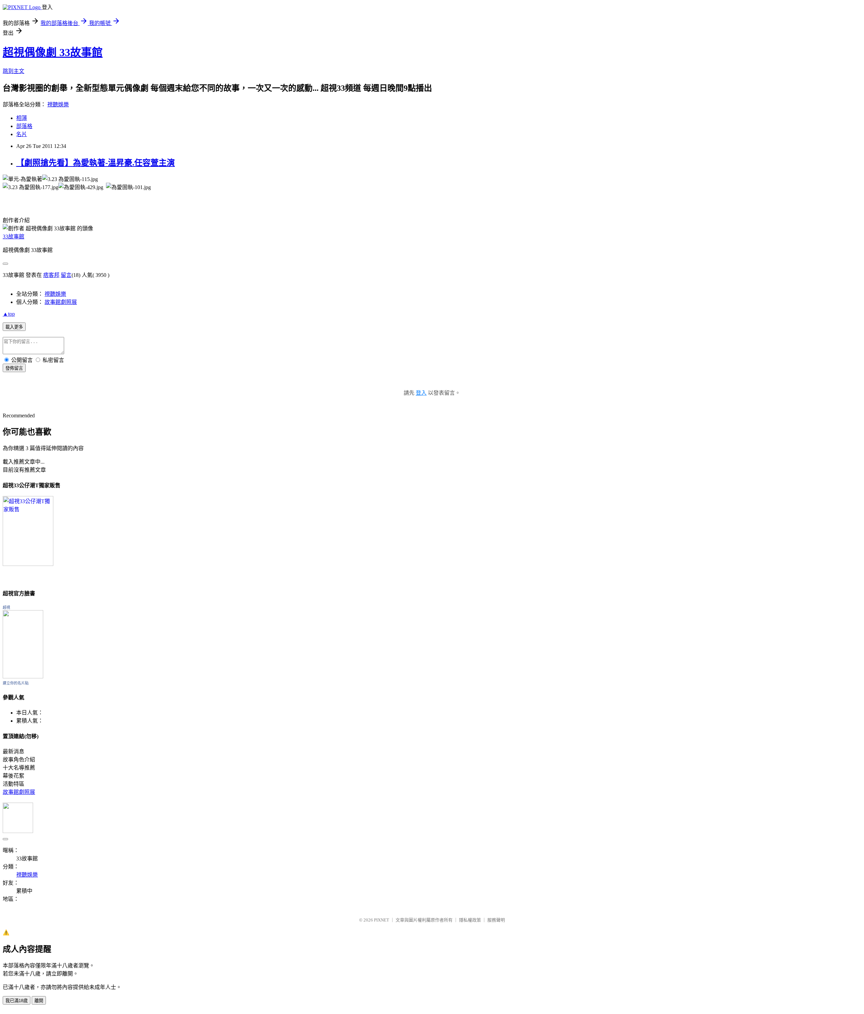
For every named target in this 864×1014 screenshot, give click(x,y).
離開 (38, 1000)
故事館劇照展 (61, 302)
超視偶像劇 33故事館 (53, 52)
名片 (21, 134)
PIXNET (381, 919)
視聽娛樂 (58, 104)
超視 (6, 607)
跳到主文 (13, 71)
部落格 (24, 126)
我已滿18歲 (16, 1000)
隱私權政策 (470, 919)
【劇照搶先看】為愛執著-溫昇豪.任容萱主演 (95, 162)
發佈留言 (14, 368)
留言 (66, 275)
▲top (9, 314)
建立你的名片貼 (16, 683)
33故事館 (13, 236)
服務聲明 (496, 919)
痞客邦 (51, 275)
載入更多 (14, 327)
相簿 (21, 118)
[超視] (23, 676)
